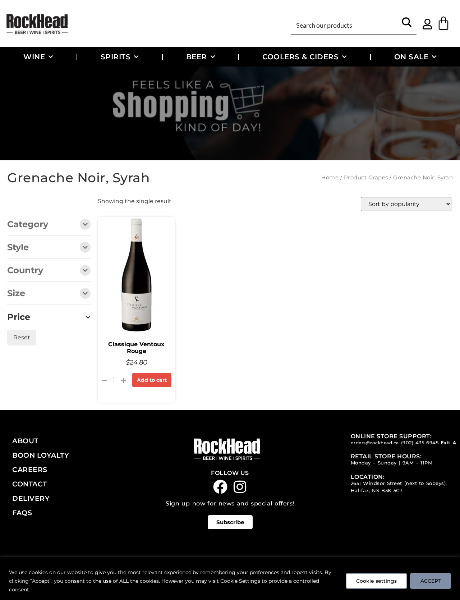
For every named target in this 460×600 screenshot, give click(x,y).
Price (18, 317)
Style (18, 247)
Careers (29, 469)
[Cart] (443, 23)
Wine (34, 56)
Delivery (31, 498)
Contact (29, 484)
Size (16, 293)
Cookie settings (376, 581)
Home (330, 177)
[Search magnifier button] (407, 24)
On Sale (411, 56)
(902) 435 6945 (420, 442)
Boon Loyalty (40, 455)
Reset (21, 337)
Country (25, 270)
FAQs (22, 512)
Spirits (116, 56)
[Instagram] (240, 487)
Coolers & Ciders (300, 56)
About (25, 440)
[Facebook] (220, 487)
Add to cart (152, 380)
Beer (196, 56)
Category (27, 224)
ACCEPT (430, 581)
